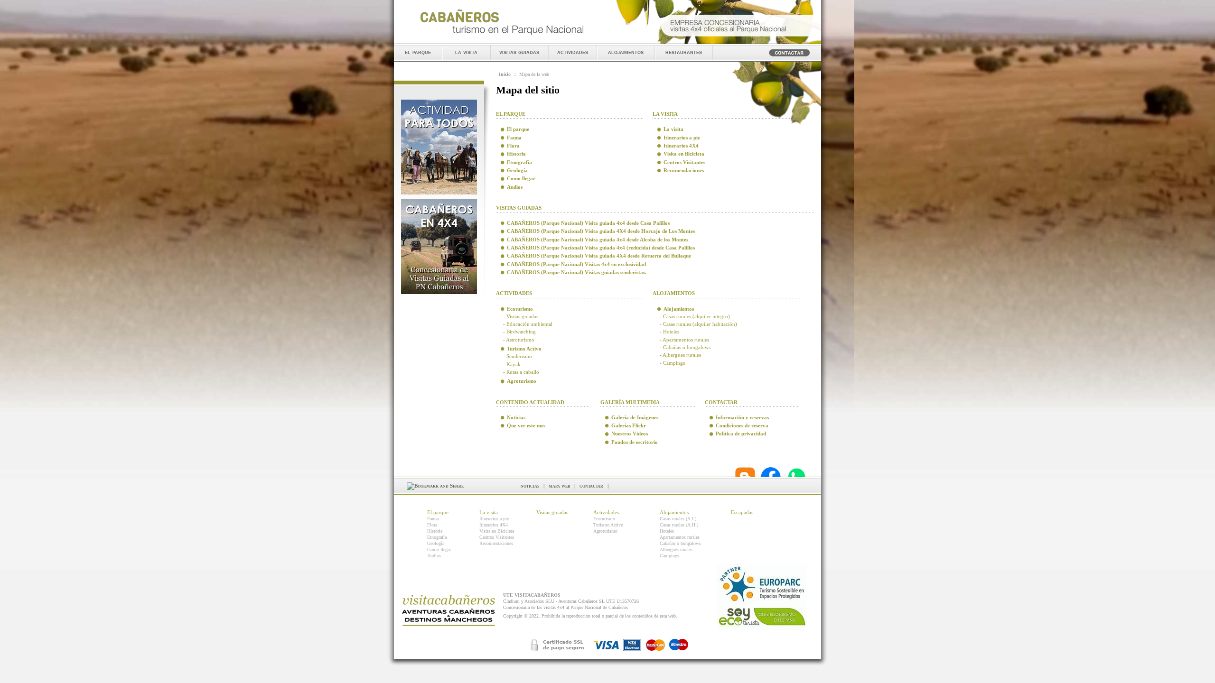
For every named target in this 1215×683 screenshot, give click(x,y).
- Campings (672, 363)
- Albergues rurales (680, 355)
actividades (572, 51)
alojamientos (626, 51)
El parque (438, 512)
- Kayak (512, 364)
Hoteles (667, 531)
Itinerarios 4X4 (493, 524)
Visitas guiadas (552, 512)
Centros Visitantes (496, 537)
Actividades (606, 512)
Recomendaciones (496, 543)
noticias (530, 486)
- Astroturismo (518, 339)
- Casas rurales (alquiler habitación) (698, 324)
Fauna (433, 518)
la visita (466, 51)
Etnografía (437, 537)
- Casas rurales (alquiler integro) (695, 316)
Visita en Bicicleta (496, 531)
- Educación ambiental (527, 324)
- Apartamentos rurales (684, 339)
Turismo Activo (608, 524)
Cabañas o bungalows (680, 543)
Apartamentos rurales (680, 537)
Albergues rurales (676, 549)
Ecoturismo (604, 518)
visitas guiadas (519, 51)
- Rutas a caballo (521, 372)
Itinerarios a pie (494, 518)
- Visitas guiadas (520, 316)
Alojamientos (674, 512)
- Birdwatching (519, 331)
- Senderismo (517, 356)
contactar (591, 486)
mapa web (559, 486)
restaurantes (683, 51)
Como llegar (439, 549)
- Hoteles (669, 331)
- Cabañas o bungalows (685, 347)
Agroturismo (605, 531)
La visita (488, 512)
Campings (669, 555)
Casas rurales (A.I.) (678, 518)
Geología (435, 543)
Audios (434, 555)
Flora (432, 524)
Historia (434, 531)
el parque (418, 51)
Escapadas (742, 512)
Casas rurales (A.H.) (679, 524)
